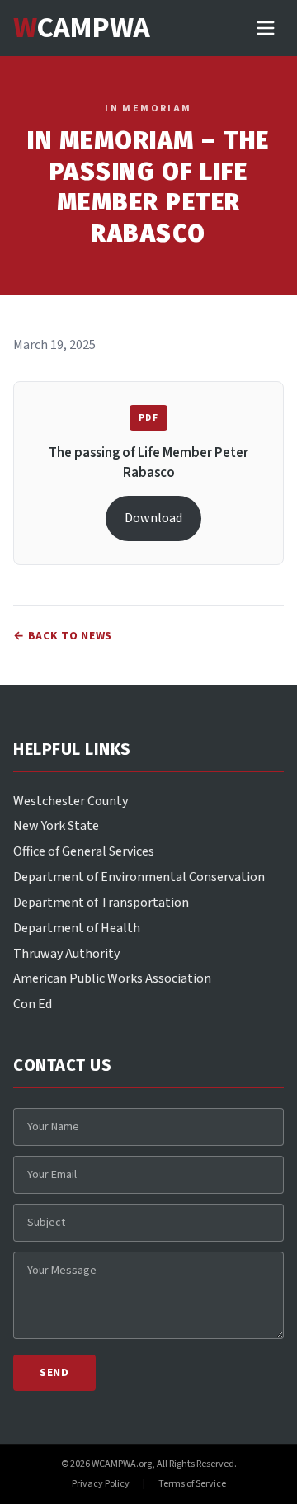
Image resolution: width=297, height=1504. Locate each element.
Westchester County (70, 801)
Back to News (62, 636)
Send (54, 1373)
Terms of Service (192, 1484)
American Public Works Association (112, 978)
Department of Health (76, 928)
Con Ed (32, 1004)
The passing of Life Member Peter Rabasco (148, 463)
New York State (56, 826)
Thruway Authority (66, 954)
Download (153, 518)
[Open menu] (266, 28)
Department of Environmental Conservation (139, 877)
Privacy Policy (101, 1484)
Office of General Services (83, 851)
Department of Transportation (101, 902)
